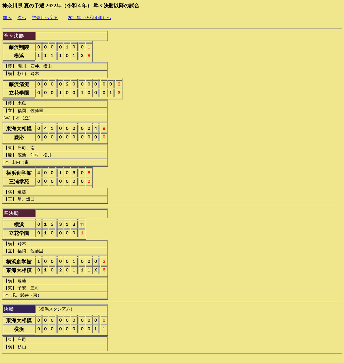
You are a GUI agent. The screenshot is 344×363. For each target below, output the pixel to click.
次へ (21, 17)
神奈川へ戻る (45, 17)
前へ (7, 17)
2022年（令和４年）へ (89, 17)
